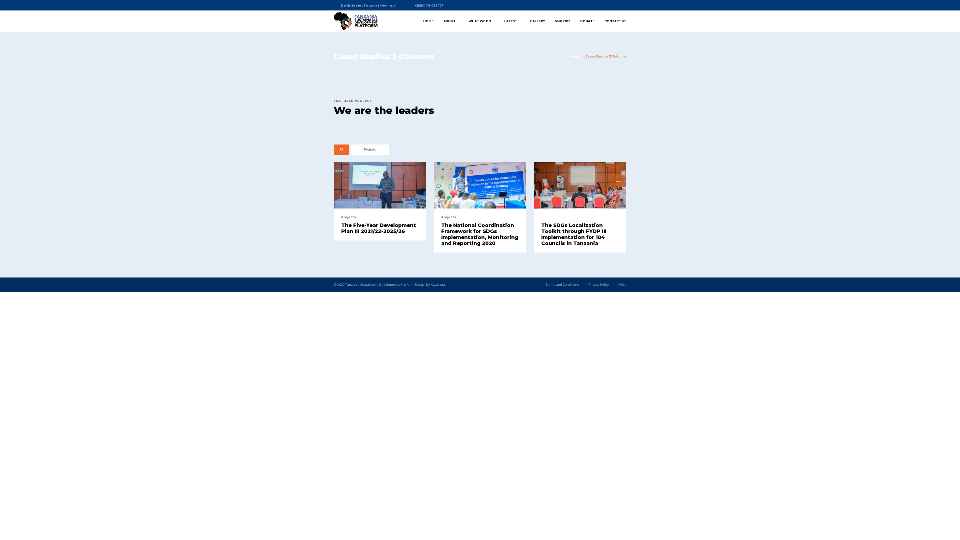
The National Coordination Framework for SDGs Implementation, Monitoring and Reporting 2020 (479, 234)
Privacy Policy (598, 284)
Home (428, 21)
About (450, 21)
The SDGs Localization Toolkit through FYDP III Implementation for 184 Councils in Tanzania (573, 234)
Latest (510, 21)
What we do (479, 21)
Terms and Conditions (562, 284)
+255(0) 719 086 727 (428, 5)
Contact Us (615, 21)
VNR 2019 (562, 21)
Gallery (537, 21)
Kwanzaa (438, 284)
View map (387, 5)
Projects (370, 149)
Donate (587, 21)
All (341, 149)
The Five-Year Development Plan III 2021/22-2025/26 (378, 228)
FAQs (622, 284)
